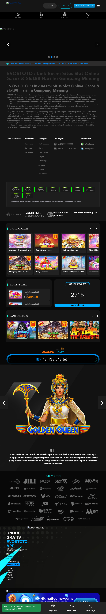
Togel (41, 156)
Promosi (29, 144)
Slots (41, 17)
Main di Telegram (85, 6)
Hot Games (18, 17)
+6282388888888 (65, 144)
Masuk (50, 6)
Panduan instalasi (13, 561)
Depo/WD (53, 611)
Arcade (42, 165)
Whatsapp (89, 144)
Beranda (16, 611)
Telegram (89, 149)
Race (88, 17)
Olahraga (43, 161)
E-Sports (43, 174)
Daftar (65, 6)
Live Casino (64, 17)
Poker (41, 169)
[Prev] (91, 228)
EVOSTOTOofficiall (67, 149)
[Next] (96, 228)
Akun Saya (90, 611)
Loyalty (28, 148)
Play (60, 351)
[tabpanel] (53, 44)
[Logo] (13, 6)
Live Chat (71, 611)
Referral (29, 152)
